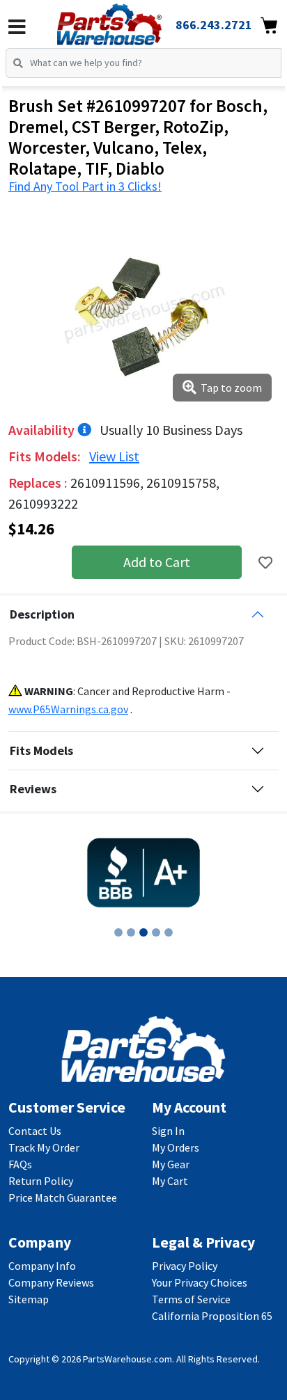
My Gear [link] (170, 1164)
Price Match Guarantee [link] (62, 1197)
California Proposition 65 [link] (212, 1316)
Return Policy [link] (40, 1181)
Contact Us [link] (34, 1131)
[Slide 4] (156, 932)
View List (114, 456)
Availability (42, 429)
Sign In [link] (168, 1131)
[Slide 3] (143, 932)
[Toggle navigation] (17, 27)
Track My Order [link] (43, 1147)
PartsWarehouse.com (127, 1359)
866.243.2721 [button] (214, 25)
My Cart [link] (170, 1181)
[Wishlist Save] (265, 562)
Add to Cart (156, 562)
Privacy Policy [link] (184, 1266)
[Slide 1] (118, 932)
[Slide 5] (168, 932)
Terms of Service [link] (191, 1299)
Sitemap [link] (28, 1299)
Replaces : (39, 482)
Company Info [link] (42, 1266)
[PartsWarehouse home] (128, 20)
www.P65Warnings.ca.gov (68, 709)
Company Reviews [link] (51, 1282)
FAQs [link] (20, 1164)
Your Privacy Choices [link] (199, 1282)
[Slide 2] (131, 932)
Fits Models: (46, 456)
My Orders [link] (175, 1147)
